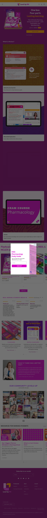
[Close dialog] (35, 245)
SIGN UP (19, 266)
